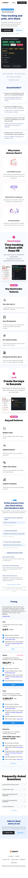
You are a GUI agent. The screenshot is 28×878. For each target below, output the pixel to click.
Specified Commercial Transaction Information (14, 866)
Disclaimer (22, 859)
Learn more (20, 719)
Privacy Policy (14, 859)
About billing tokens (10, 639)
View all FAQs (14, 810)
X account (11, 856)
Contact (17, 856)
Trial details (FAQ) (6, 616)
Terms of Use (6, 859)
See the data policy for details (13, 584)
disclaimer (25, 589)
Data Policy (14, 862)
